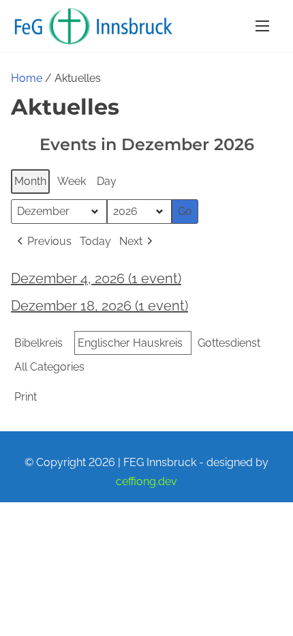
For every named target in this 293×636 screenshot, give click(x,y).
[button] (43, 241)
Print (25, 399)
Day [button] (107, 181)
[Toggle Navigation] (262, 26)
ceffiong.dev (146, 481)
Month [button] (30, 181)
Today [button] (95, 241)
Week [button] (71, 181)
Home (26, 78)
